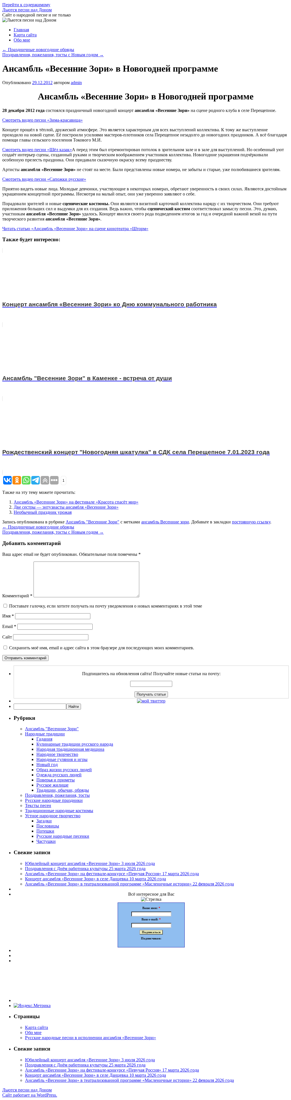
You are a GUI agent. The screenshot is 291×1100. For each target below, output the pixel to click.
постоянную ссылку (251, 521)
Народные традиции (45, 733)
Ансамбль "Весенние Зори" (92, 521)
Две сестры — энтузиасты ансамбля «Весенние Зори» (66, 507)
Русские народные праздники (54, 800)
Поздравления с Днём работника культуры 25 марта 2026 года (85, 868)
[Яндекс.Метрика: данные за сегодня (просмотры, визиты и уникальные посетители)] (32, 1005)
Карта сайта (25, 34)
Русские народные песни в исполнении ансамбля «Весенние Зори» (90, 1037)
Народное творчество (57, 754)
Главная (21, 29)
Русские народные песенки (62, 836)
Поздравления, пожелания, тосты (57, 795)
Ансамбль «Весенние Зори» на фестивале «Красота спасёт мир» (76, 502)
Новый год (47, 764)
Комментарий (17, 595)
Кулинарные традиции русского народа (74, 744)
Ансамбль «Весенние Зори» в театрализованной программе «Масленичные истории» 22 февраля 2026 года (129, 883)
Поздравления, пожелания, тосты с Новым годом (53, 54)
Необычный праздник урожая (43, 512)
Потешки (45, 831)
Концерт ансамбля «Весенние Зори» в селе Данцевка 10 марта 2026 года (95, 878)
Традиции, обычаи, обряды (62, 790)
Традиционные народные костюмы (59, 810)
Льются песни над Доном (27, 9)
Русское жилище (52, 785)
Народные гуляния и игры (62, 759)
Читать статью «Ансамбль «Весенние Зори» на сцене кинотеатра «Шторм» (75, 228)
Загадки (44, 820)
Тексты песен (38, 805)
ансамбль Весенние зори (165, 521)
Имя (8, 616)
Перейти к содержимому (26, 4)
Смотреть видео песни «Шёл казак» (37, 149)
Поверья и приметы (55, 779)
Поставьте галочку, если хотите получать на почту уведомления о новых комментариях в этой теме (105, 606)
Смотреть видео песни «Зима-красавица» (42, 120)
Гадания (44, 739)
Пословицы (47, 826)
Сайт (7, 637)
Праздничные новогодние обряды (38, 49)
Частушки (46, 841)
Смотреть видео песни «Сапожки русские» (44, 179)
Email (9, 626)
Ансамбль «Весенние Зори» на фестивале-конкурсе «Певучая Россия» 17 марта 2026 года (112, 873)
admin (76, 82)
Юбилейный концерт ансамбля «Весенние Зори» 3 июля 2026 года (90, 863)
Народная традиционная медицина (70, 749)
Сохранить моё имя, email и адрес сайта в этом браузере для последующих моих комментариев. (101, 647)
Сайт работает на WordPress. (29, 1095)
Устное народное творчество (52, 815)
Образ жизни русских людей (64, 769)
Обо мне (22, 40)
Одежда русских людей (59, 774)
